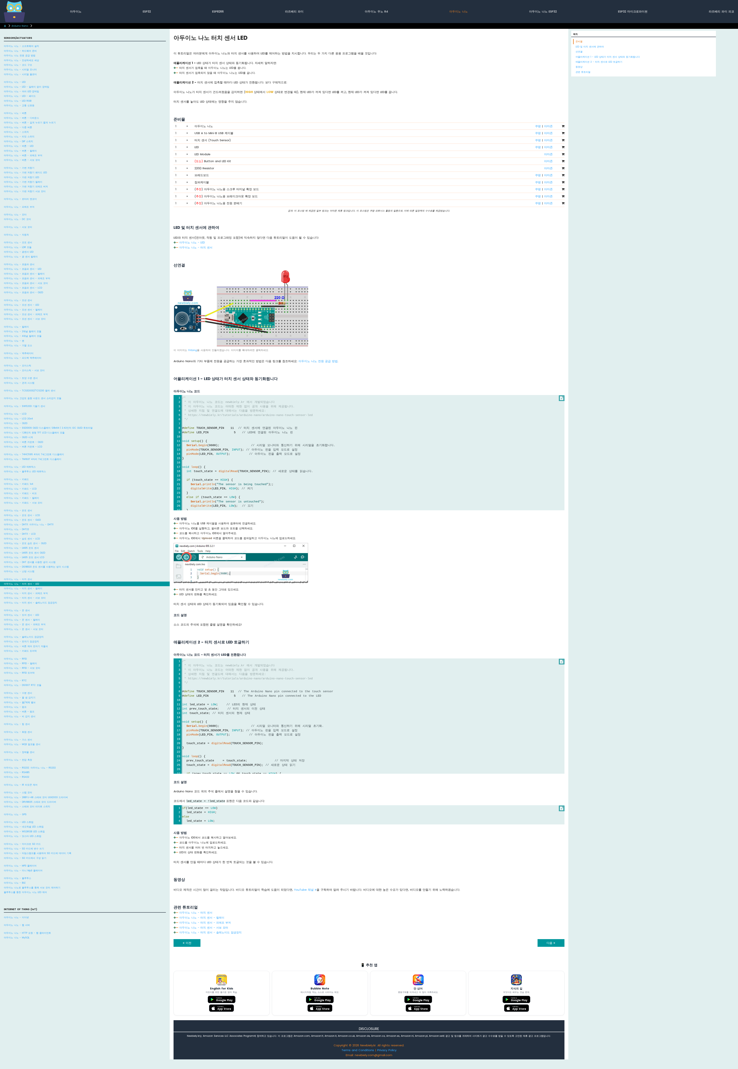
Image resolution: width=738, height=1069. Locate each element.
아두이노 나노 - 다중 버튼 (18, 127)
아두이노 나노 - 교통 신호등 (19, 105)
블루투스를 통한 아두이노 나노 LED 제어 (25, 892)
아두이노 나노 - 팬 (14, 340)
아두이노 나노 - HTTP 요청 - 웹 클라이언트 (27, 933)
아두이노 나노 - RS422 (16, 777)
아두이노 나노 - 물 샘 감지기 (19, 697)
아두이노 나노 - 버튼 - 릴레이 (20, 150)
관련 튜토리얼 (583, 72)
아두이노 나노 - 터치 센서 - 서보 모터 (25, 597)
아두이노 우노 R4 (376, 11)
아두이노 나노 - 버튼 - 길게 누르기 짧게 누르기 (30, 122)
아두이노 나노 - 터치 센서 (18, 579)
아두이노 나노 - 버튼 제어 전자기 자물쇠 (26, 646)
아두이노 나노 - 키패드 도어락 (20, 650)
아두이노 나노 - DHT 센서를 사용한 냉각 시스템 (30, 562)
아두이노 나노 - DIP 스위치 (18, 141)
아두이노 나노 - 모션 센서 (18, 300)
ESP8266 (218, 11)
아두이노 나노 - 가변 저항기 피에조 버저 (26, 186)
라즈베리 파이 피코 (721, 11)
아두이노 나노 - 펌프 (15, 707)
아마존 (548, 126)
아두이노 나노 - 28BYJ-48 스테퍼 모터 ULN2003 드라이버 (36, 797)
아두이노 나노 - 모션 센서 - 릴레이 (23, 309)
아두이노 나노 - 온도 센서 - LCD (22, 515)
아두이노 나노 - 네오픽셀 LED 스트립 (24, 826)
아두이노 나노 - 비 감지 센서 (19, 716)
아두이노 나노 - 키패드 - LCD (20, 488)
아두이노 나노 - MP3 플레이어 (20, 865)
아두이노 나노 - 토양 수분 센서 (21, 378)
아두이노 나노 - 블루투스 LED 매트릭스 (25, 471)
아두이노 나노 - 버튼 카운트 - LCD (23, 446)
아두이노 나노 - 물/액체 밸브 (20, 702)
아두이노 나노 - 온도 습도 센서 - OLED (25, 543)
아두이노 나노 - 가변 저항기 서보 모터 (25, 191)
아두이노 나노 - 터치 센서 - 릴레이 (23, 588)
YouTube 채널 (304, 890)
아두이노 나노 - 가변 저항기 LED (21, 177)
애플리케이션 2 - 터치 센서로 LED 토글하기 (599, 61)
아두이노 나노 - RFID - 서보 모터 (22, 668)
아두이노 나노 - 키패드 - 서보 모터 (23, 502)
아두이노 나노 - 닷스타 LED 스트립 (22, 836)
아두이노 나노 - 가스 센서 (18, 739)
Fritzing (192, 350)
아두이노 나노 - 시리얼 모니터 (20, 69)
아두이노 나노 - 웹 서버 (17, 925)
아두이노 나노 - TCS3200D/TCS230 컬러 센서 (29, 390)
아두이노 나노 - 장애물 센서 (19, 752)
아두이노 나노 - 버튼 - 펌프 (19, 711)
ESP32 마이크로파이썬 (632, 11)
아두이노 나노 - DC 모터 (17, 219)
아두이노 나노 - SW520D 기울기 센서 (24, 406)
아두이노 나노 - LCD (15, 413)
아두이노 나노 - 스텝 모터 (18, 792)
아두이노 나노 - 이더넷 (16, 917)
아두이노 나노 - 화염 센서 (18, 732)
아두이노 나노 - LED (15, 82)
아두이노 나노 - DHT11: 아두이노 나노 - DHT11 (28, 524)
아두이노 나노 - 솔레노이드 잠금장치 (24, 636)
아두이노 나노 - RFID (15, 658)
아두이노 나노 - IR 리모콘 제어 (20, 784)
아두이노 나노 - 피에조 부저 (19, 206)
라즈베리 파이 (294, 11)
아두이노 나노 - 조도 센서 (18, 242)
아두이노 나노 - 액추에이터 (18, 353)
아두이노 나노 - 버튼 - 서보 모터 (22, 160)
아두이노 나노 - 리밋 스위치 (19, 136)
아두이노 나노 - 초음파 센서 (19, 264)
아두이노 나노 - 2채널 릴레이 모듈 (22, 331)
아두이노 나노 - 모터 (15, 214)
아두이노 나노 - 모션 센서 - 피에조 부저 (26, 314)
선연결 (579, 51)
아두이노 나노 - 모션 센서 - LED (21, 304)
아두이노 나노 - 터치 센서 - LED (21, 583)
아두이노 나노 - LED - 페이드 (20, 96)
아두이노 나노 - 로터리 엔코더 (20, 199)
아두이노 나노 (458, 11)
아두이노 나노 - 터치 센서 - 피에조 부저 (26, 593)
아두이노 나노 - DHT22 (16, 529)
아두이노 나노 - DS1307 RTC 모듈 (22, 685)
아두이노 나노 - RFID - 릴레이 (20, 663)
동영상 (579, 66)
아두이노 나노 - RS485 (17, 772)
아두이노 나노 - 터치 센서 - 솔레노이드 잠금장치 (30, 602)
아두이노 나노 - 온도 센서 (18, 510)
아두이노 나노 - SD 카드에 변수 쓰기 (24, 848)
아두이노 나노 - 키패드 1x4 (18, 484)
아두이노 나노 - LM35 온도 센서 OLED (24, 552)
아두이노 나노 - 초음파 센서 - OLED (23, 292)
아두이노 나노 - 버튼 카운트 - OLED (23, 442)
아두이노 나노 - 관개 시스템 (19, 382)
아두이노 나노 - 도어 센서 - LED (21, 615)
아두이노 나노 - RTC (15, 680)
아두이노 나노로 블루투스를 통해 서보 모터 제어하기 (32, 887)
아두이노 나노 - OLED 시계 (18, 437)
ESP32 (147, 11)
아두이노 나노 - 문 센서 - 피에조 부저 (25, 624)
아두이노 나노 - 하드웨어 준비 (20, 50)
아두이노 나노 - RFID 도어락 (19, 672)
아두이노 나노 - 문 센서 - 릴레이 (22, 619)
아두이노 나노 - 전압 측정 (18, 759)
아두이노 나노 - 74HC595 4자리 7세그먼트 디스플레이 (34, 454)
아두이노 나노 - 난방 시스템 (19, 571)
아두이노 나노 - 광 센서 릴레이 (21, 256)
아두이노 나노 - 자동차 (16, 234)
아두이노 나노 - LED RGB (18, 100)
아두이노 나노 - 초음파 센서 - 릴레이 (24, 273)
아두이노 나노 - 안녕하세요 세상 (21, 60)
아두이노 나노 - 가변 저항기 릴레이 (23, 181)
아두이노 (75, 11)
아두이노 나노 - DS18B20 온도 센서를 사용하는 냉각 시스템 (36, 566)
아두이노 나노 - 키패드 (16, 479)
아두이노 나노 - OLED (15, 423)
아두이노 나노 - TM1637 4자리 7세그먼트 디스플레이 (32, 459)
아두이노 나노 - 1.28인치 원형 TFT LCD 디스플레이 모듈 (34, 432)
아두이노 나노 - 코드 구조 (18, 64)
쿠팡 (538, 126)
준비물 (579, 41)
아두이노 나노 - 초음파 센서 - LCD (23, 287)
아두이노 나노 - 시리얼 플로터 (20, 74)
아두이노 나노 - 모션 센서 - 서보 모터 (25, 318)
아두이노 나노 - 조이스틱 (17, 365)
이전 (187, 943)
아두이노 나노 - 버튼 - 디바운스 (21, 118)
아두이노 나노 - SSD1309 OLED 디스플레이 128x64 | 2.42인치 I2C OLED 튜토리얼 (48, 427)
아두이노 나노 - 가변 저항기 (19, 167)
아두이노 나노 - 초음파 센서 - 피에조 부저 (27, 278)
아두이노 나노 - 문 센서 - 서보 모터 (23, 629)
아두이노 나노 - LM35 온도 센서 (21, 547)
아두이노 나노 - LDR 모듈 (18, 247)
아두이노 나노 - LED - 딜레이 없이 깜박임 (26, 86)
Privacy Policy (386, 1050)
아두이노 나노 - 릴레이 (16, 326)
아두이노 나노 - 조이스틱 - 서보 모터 (24, 370)
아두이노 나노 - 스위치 (16, 132)
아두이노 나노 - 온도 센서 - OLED (22, 519)
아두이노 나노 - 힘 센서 (17, 724)
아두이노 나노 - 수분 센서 (18, 693)
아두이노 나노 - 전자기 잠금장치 (21, 641)
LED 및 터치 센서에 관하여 (590, 46)
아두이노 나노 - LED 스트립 (18, 822)
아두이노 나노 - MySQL (16, 937)
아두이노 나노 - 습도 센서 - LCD (22, 538)
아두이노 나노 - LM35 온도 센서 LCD (24, 557)
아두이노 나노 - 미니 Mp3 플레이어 (23, 870)
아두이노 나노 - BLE (15, 882)
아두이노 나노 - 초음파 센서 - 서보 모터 (26, 283)
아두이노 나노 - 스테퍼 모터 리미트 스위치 (27, 806)
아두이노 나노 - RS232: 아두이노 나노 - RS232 (30, 767)
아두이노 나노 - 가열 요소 (18, 345)
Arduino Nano (20, 25)
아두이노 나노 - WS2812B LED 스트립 (24, 831)
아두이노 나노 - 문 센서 (17, 610)
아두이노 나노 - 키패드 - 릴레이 (21, 498)
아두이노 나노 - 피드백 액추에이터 (22, 357)
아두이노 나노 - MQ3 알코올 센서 (22, 744)
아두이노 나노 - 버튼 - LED (18, 146)
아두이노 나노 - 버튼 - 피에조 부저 (23, 155)
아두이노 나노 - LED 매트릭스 (20, 466)
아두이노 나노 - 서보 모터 (18, 227)
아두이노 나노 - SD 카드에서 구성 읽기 (25, 858)
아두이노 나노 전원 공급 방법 (19, 55)
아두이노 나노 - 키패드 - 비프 (20, 493)
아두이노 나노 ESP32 (543, 11)
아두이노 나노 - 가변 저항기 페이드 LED (25, 172)
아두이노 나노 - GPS (15, 814)
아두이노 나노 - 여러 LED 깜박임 (21, 91)
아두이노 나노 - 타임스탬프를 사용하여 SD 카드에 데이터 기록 (37, 853)
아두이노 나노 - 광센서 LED (18, 251)
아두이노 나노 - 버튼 (15, 113)
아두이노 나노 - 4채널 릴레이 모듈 (23, 336)
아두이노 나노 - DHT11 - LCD (20, 533)
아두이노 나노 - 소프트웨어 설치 (21, 46)
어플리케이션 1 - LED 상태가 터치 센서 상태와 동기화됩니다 (608, 56)
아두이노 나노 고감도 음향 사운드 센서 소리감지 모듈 (32, 398)
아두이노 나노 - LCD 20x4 (18, 418)
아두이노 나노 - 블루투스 (17, 878)
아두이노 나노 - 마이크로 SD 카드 (22, 844)
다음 (550, 943)
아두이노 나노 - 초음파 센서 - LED (22, 269)
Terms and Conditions (358, 1050)
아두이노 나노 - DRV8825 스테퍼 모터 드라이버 (30, 801)
